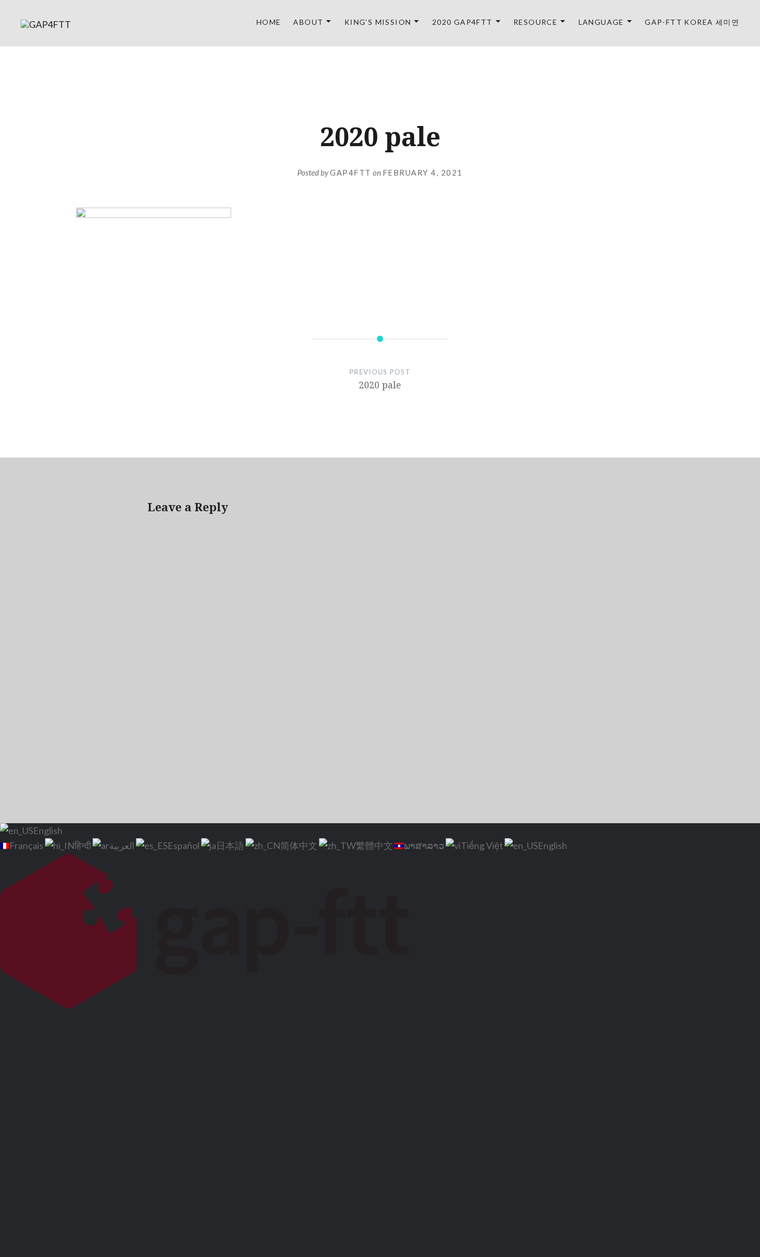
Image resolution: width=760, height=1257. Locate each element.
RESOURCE (535, 22)
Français (27, 845)
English (48, 830)
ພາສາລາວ (425, 845)
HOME (268, 22)
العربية (122, 845)
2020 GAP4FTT (462, 22)
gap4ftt (350, 172)
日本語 (231, 845)
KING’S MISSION (378, 22)
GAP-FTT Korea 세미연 (692, 22)
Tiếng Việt (483, 845)
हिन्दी (83, 845)
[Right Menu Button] (753, 1020)
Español (184, 845)
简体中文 (299, 845)
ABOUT (308, 22)
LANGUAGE (601, 22)
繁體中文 (375, 845)
